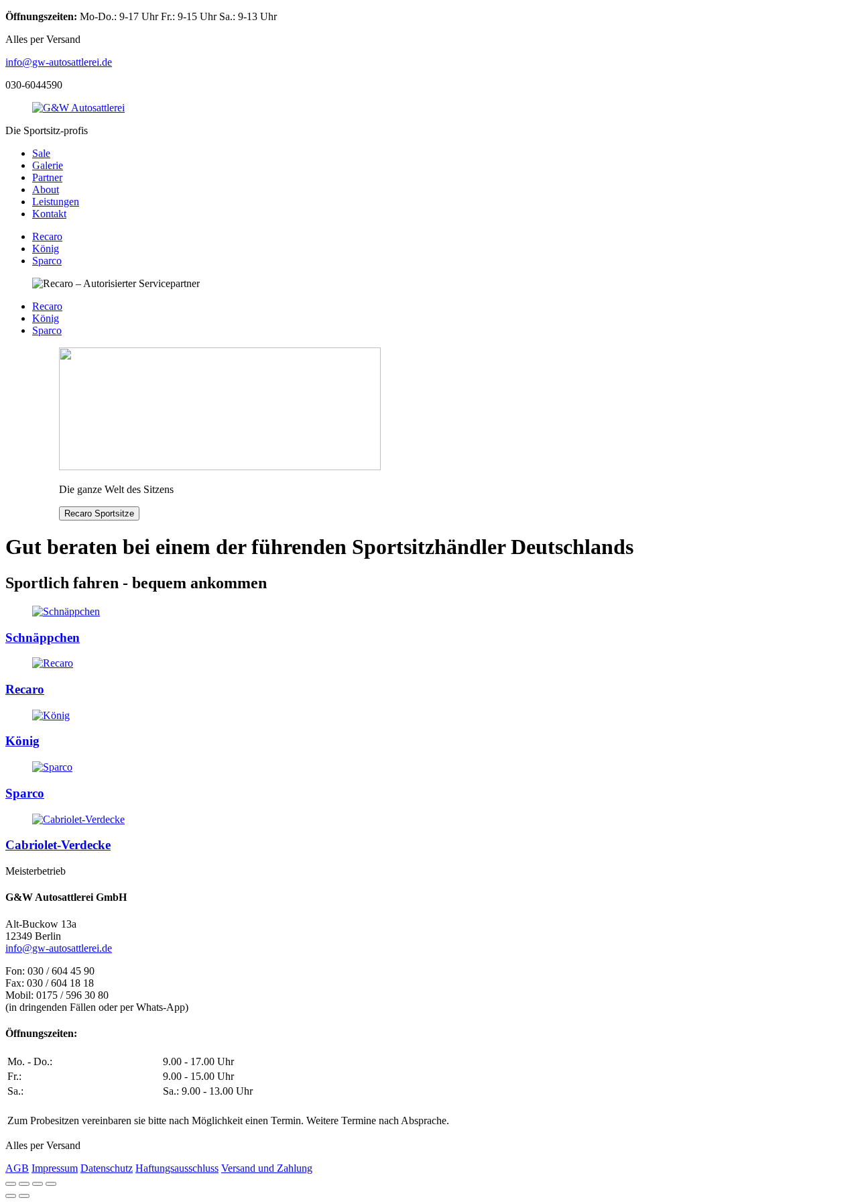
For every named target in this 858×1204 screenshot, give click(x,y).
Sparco (47, 260)
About (45, 189)
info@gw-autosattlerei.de (58, 62)
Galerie (47, 165)
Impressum (55, 1168)
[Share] (24, 1184)
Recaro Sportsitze (99, 513)
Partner (47, 177)
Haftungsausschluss (177, 1168)
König (45, 248)
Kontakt (49, 213)
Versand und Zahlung (266, 1168)
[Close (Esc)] (10, 1184)
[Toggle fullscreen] (37, 1184)
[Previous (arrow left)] (10, 1196)
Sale (41, 153)
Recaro (47, 236)
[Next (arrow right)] (24, 1196)
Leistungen (55, 201)
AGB (17, 1168)
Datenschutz (106, 1168)
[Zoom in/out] (51, 1184)
